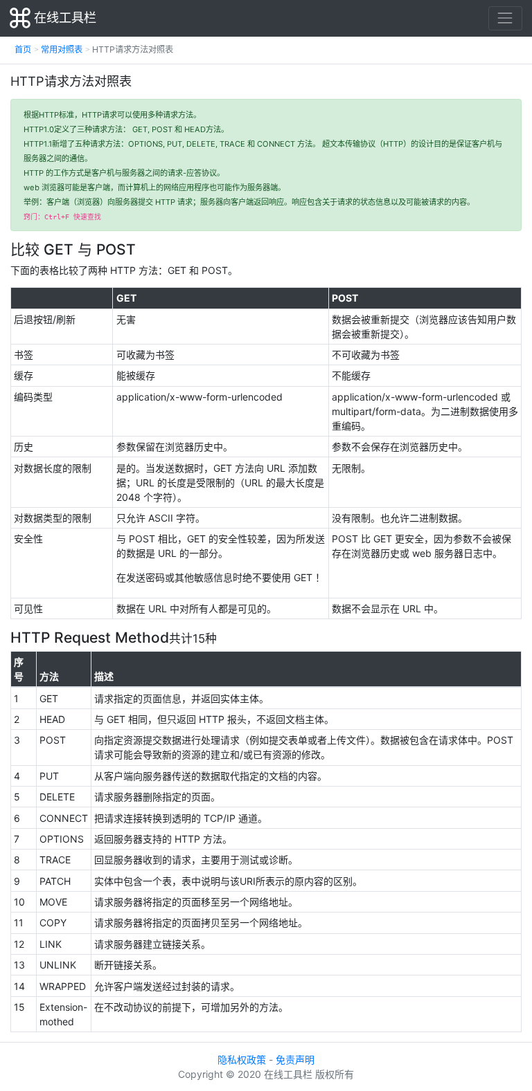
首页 (23, 49)
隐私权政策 (242, 1059)
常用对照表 (61, 49)
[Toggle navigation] (505, 18)
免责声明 (295, 1059)
